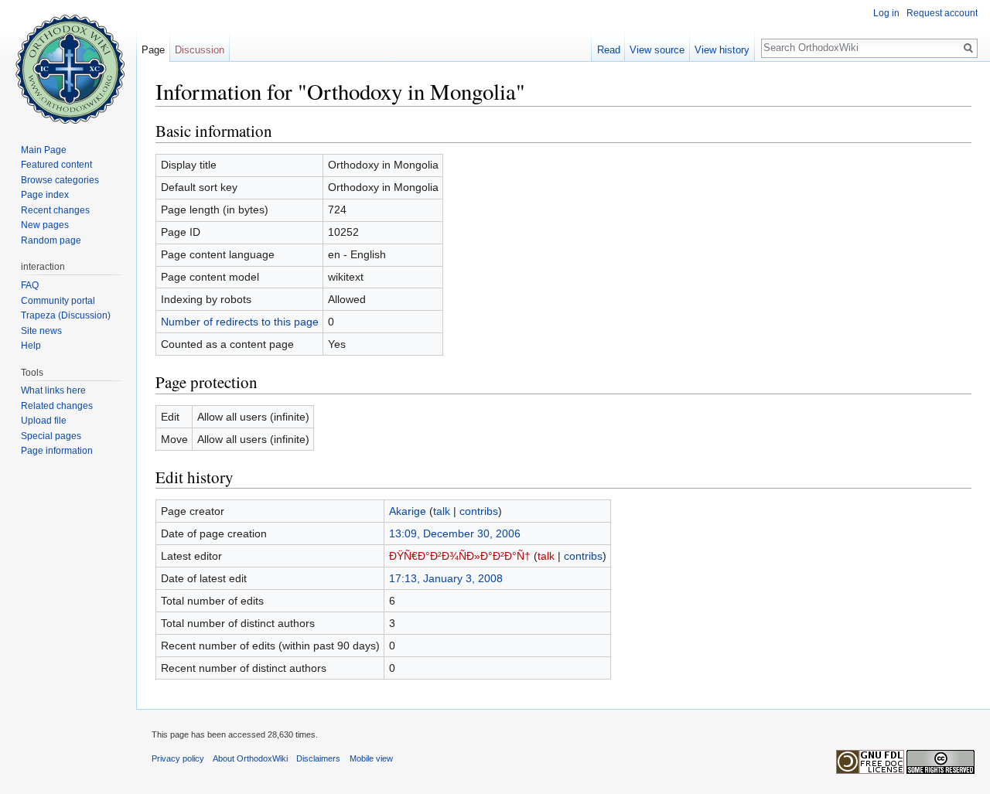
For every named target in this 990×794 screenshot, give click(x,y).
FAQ (30, 285)
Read (608, 50)
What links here (53, 390)
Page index (45, 194)
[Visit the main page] (68, 62)
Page (153, 50)
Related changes (57, 405)
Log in (886, 13)
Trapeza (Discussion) (66, 315)
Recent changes (55, 210)
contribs (478, 511)
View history (722, 50)
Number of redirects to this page (240, 321)
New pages (45, 225)
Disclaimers (318, 758)
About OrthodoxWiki (250, 758)
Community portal (58, 300)
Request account (942, 13)
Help (31, 345)
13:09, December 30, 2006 (455, 533)
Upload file (44, 420)
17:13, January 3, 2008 (446, 578)
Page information (57, 450)
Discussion (199, 50)
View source (657, 50)
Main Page (44, 150)
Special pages (51, 436)
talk (441, 511)
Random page (51, 240)
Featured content (56, 164)
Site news (41, 330)
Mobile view (371, 758)
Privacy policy (178, 758)
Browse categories (60, 180)
